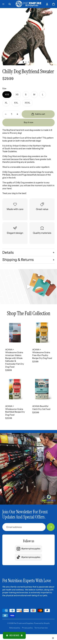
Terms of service (41, 628)
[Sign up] (51, 527)
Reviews (14, 635)
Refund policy (14, 628)
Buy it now (28, 122)
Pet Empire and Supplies (23, 623)
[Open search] (9, 4)
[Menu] (3, 4)
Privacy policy (27, 628)
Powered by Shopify (42, 623)
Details (8, 252)
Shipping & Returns (18, 259)
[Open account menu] (47, 4)
